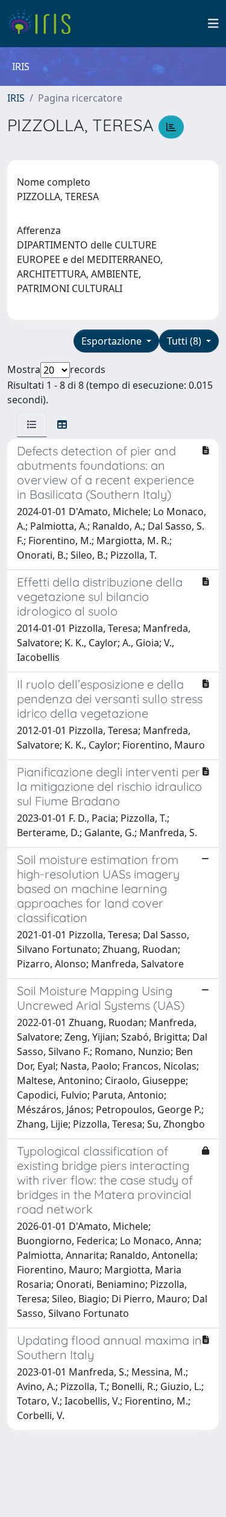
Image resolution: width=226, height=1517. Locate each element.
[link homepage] (43, 23)
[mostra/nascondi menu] (213, 24)
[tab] (32, 424)
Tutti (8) (185, 341)
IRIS (16, 98)
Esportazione (112, 341)
